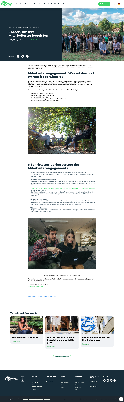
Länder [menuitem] (62, 387)
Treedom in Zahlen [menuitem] (79, 382)
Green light (38, 4)
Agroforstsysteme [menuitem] (65, 382)
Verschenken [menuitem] (35, 382)
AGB (30, 399)
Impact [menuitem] (63, 376)
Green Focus (62, 4)
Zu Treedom (104, 4)
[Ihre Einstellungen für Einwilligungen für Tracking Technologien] (121, 399)
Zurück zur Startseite (62, 356)
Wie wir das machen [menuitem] (65, 385)
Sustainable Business (24, 4)
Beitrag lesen (16, 341)
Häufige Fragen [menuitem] (93, 381)
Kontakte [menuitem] (92, 384)
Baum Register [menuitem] (93, 386)
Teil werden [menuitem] (51, 376)
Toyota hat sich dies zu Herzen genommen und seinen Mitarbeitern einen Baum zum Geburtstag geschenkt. (63, 188)
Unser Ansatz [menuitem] (64, 380)
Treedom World (50, 4)
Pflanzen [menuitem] (34, 380)
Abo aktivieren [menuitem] (35, 389)
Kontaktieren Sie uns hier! (35, 286)
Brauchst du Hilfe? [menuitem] (94, 377)
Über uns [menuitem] (78, 376)
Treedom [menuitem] (77, 380)
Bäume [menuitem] (34, 376)
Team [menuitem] (76, 385)
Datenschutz (34, 399)
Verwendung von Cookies (44, 399)
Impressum (25, 399)
